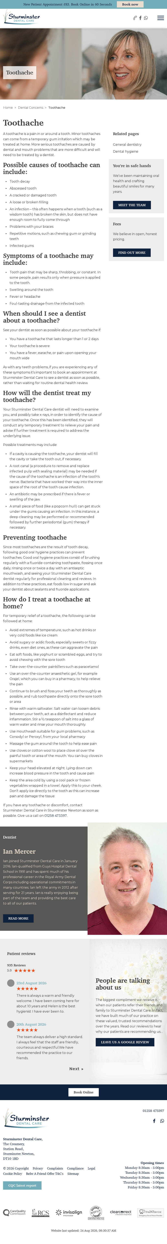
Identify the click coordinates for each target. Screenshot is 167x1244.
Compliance (75, 1168)
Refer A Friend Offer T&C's (44, 1174)
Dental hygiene (125, 151)
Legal (91, 1168)
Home (8, 108)
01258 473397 (55, 816)
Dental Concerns (30, 108)
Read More (18, 918)
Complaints (55, 1168)
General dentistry (127, 145)
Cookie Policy (12, 1174)
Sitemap (73, 1174)
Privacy (38, 1168)
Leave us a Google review (125, 1042)
